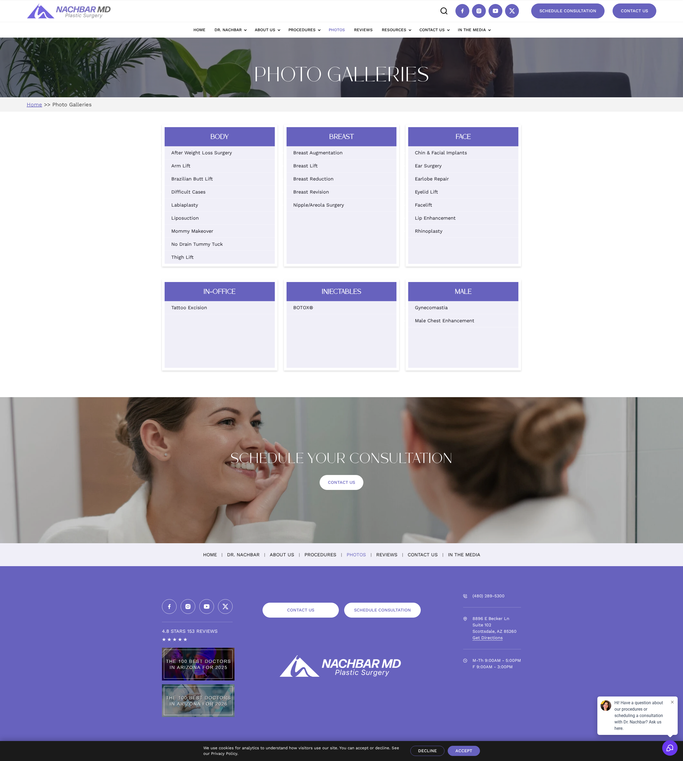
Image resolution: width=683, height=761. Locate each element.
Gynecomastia (431, 307)
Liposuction (185, 218)
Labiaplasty (184, 205)
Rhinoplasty (428, 231)
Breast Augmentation (318, 152)
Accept (463, 750)
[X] (512, 11)
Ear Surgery (428, 165)
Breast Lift (305, 165)
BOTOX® (303, 307)
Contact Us (634, 10)
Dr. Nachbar (228, 29)
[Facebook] (462, 11)
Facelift (423, 205)
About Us (265, 29)
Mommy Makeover (192, 231)
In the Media (472, 29)
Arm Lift (180, 165)
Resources (394, 29)
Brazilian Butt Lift (192, 179)
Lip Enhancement (435, 218)
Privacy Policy (224, 753)
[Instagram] (479, 11)
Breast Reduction (313, 179)
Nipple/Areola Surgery (318, 205)
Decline (427, 750)
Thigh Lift (182, 257)
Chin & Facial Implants (441, 152)
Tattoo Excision (189, 307)
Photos (337, 29)
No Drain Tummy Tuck (197, 244)
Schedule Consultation (567, 10)
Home (199, 29)
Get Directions (487, 637)
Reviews (363, 29)
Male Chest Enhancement (444, 320)
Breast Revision (311, 192)
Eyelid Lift (426, 192)
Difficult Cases (188, 192)
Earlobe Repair (432, 179)
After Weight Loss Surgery (201, 152)
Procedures (302, 29)
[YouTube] (495, 11)
